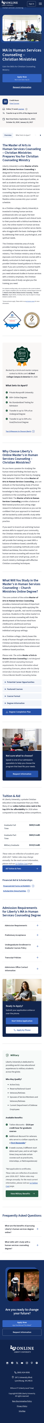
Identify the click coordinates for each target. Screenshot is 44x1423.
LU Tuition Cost (21, 863)
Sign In (31, 4)
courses (21, 109)
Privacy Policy (22, 1406)
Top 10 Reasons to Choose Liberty (18, 431)
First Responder (18, 1142)
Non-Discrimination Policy (22, 1401)
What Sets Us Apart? (23, 135)
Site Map (22, 1411)
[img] (12, 320)
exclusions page (30, 301)
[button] (22, 78)
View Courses (14, 103)
